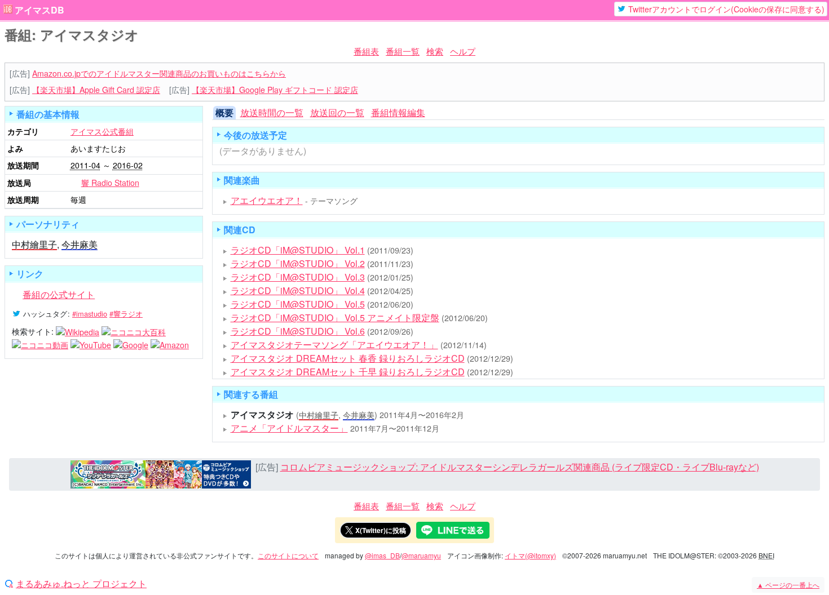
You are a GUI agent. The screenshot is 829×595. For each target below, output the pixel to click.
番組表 (366, 51)
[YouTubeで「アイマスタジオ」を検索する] (90, 344)
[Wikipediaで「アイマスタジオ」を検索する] (77, 331)
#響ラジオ (126, 313)
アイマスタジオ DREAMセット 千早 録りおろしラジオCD (348, 371)
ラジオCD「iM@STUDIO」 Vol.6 (298, 331)
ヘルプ (462, 51)
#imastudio (89, 313)
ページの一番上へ (788, 584)
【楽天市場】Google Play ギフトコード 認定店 (275, 89)
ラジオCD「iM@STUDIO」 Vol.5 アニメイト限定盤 (335, 317)
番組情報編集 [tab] (398, 112)
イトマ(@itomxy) (530, 555)
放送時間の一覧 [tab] (271, 112)
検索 (434, 51)
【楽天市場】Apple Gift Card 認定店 (96, 89)
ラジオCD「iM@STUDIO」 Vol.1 (298, 249)
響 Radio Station (110, 182)
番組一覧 (403, 51)
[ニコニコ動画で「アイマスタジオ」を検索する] (40, 344)
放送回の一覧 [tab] (337, 112)
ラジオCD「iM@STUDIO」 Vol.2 (298, 263)
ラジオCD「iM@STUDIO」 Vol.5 (298, 304)
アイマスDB (39, 10)
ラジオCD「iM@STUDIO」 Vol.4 (298, 290)
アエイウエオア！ (267, 200)
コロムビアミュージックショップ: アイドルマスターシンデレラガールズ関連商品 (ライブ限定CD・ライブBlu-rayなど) (519, 466)
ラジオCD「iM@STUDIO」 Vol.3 (298, 276)
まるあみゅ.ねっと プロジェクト (81, 583)
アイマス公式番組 (102, 131)
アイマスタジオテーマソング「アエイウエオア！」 (334, 344)
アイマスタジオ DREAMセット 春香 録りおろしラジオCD (348, 358)
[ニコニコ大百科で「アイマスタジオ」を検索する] (134, 331)
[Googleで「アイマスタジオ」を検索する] (130, 344)
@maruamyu (421, 555)
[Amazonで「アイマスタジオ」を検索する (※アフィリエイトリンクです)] (170, 344)
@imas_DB (382, 555)
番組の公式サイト (59, 294)
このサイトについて (288, 555)
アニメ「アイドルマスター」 (289, 427)
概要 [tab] (224, 112)
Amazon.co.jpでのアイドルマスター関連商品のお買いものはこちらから (159, 73)
